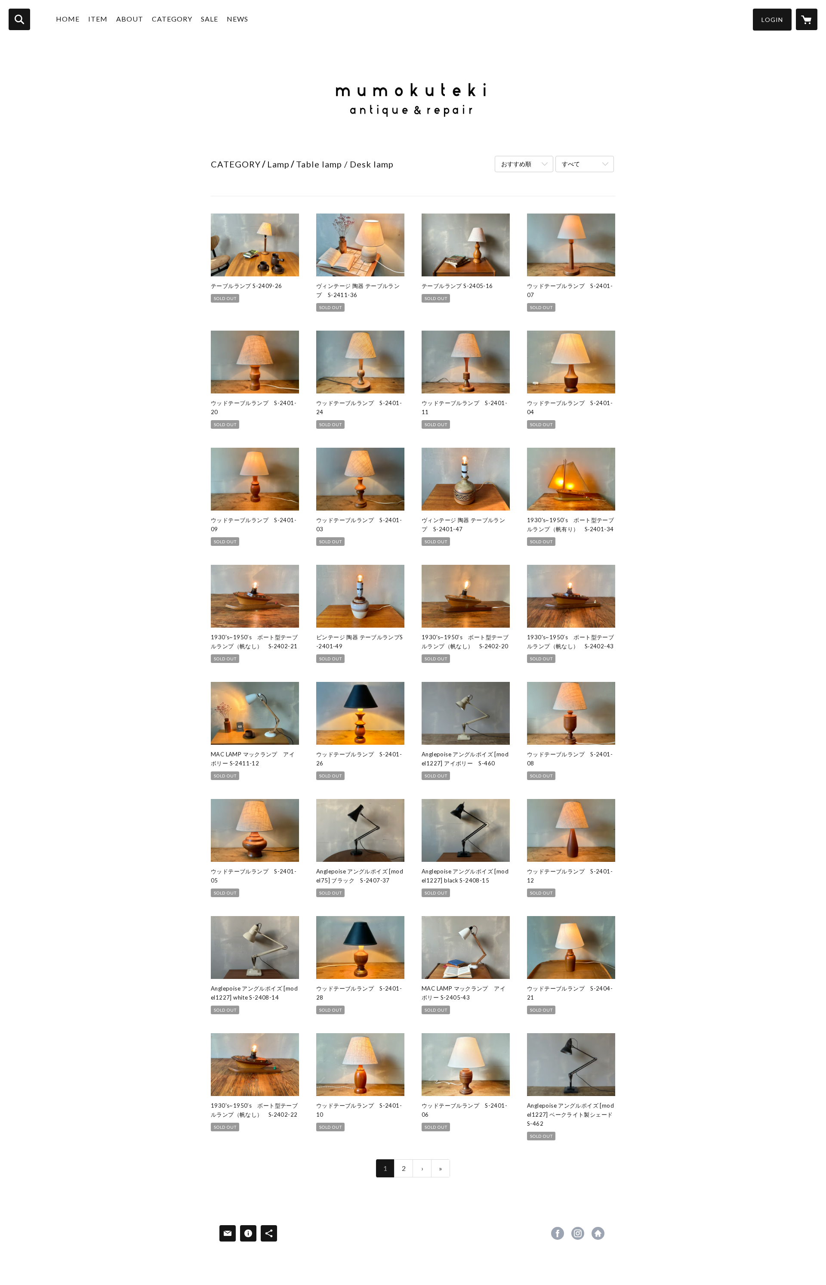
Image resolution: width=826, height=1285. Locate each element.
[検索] (19, 19)
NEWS (237, 19)
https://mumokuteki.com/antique (598, 1233)
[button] (772, 20)
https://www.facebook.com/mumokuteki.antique (557, 1233)
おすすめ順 (516, 163)
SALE (209, 19)
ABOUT (129, 19)
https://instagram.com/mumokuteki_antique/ (577, 1233)
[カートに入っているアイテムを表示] (806, 19)
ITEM (98, 19)
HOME (68, 19)
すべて (571, 163)
